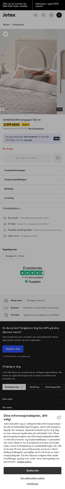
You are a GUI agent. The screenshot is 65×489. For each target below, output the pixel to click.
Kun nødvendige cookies (32, 478)
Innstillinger (32, 484)
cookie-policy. (24, 461)
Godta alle (32, 470)
